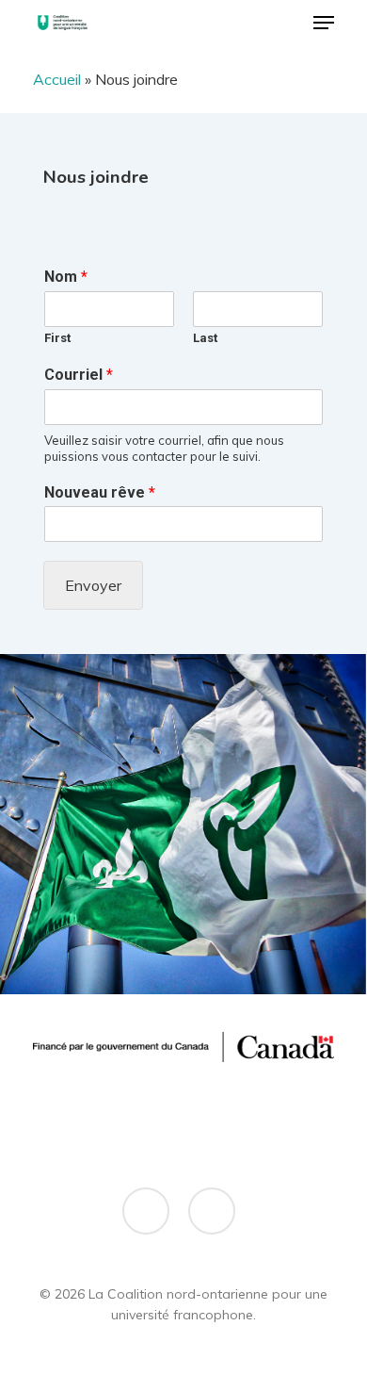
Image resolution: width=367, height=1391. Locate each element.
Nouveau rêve (99, 492)
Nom (66, 277)
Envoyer (93, 585)
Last (205, 338)
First (57, 338)
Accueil (57, 79)
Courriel (78, 375)
